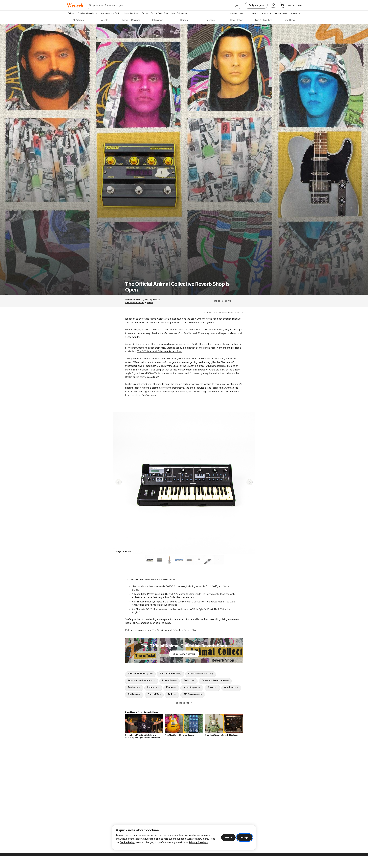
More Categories (179, 13)
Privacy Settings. (198, 842)
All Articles (78, 20)
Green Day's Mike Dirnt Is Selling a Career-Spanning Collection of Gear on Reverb (142, 736)
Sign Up (291, 5)
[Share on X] (222, 301)
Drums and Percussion (215, 680)
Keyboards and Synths (111, 13)
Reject (228, 837)
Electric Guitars (170, 673)
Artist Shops (267, 13)
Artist (150, 302)
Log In (299, 5)
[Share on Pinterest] (226, 301)
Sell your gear (256, 5)
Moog (171, 687)
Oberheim (231, 687)
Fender (134, 687)
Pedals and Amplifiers (87, 13)
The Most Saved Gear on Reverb (179, 735)
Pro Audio (169, 680)
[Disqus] (184, 782)
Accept (244, 837)
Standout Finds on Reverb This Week (221, 735)
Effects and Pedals (200, 673)
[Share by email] (229, 301)
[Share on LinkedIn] (215, 301)
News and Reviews (134, 302)
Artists (104, 20)
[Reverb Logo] (75, 5)
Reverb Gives (281, 13)
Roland (153, 687)
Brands (233, 13)
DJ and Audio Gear (159, 13)
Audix (172, 694)
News (242, 13)
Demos (184, 20)
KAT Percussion (192, 694)
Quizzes (210, 20)
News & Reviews (131, 20)
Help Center (295, 13)
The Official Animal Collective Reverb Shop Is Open (177, 287)
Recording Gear (131, 13)
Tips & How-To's (263, 20)
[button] (118, 482)
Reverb (156, 299)
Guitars (71, 13)
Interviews (157, 20)
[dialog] (184, 837)
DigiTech (134, 694)
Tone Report (289, 20)
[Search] (236, 5)
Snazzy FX (154, 694)
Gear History (237, 20)
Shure (212, 687)
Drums (145, 13)
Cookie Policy (127, 842)
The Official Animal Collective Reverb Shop (159, 351)
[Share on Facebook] (219, 301)
